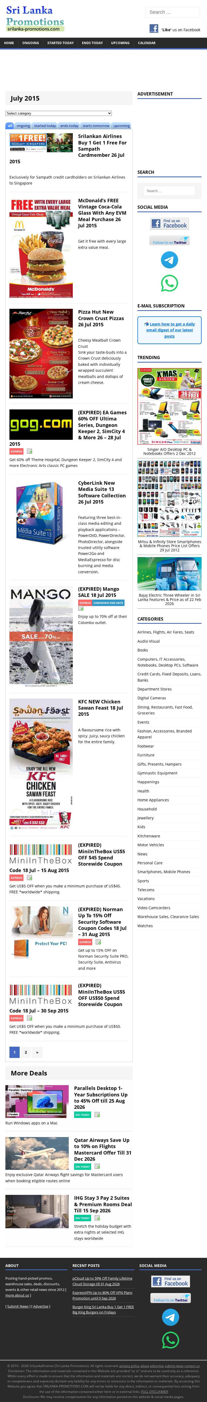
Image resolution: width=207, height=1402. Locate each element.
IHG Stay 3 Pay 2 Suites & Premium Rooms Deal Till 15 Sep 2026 (103, 1204)
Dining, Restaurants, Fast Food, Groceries (165, 710)
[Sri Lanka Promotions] (103, 19)
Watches (145, 925)
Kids (141, 826)
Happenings (148, 781)
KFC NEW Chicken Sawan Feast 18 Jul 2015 (100, 707)
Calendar (147, 43)
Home (9, 43)
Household (147, 809)
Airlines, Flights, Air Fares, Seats (165, 632)
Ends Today (92, 43)
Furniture (145, 754)
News (142, 853)
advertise (157, 1366)
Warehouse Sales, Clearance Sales (168, 916)
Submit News (18, 1306)
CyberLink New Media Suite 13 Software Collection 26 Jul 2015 (102, 492)
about (144, 1366)
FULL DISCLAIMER (154, 1391)
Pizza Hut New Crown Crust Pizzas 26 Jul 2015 (101, 318)
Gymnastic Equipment (157, 773)
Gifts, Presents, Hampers (159, 764)
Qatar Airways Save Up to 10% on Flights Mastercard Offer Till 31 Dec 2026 (103, 1149)
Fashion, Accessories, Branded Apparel (164, 733)
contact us (192, 1366)
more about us (17, 1295)
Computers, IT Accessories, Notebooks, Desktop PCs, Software (167, 662)
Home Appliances (153, 799)
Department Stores (154, 689)
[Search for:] (173, 12)
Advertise (40, 1306)
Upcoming (120, 43)
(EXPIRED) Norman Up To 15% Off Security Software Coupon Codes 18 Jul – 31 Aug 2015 (102, 922)
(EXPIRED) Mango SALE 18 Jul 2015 (98, 592)
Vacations (146, 898)
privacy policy (129, 1366)
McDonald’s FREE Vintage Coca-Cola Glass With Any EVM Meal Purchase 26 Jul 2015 (102, 213)
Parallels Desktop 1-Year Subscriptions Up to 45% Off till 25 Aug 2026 (100, 1097)
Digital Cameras (151, 697)
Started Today (60, 43)
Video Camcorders (153, 907)
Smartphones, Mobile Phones (163, 871)
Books (142, 650)
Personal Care (150, 862)
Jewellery (145, 817)
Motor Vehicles (150, 844)
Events (143, 722)
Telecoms (145, 889)
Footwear (145, 746)
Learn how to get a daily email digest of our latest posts (170, 330)
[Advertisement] (103, 68)
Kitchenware (148, 835)
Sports (143, 880)
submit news (174, 1366)
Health (143, 791)
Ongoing (30, 43)
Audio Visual (148, 641)
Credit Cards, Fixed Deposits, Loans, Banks (169, 676)
